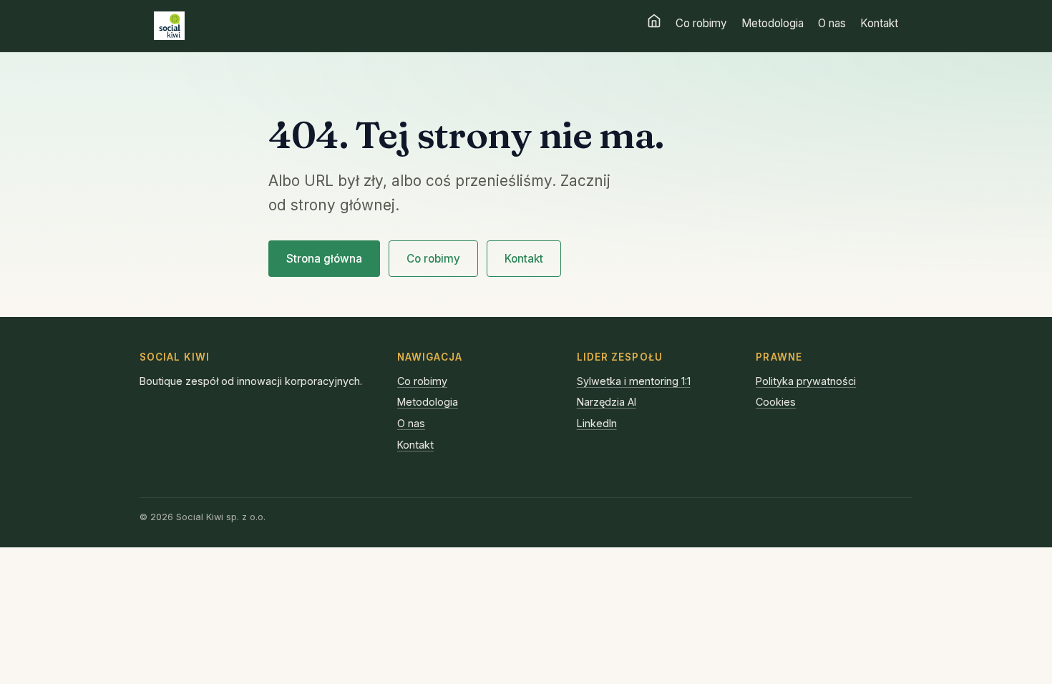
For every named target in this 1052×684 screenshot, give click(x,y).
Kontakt (879, 23)
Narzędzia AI (606, 402)
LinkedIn (597, 423)
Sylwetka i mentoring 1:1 (634, 381)
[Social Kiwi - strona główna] (169, 25)
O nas (832, 23)
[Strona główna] (654, 20)
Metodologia (772, 23)
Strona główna (324, 258)
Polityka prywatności (806, 381)
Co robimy (701, 23)
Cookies (776, 402)
